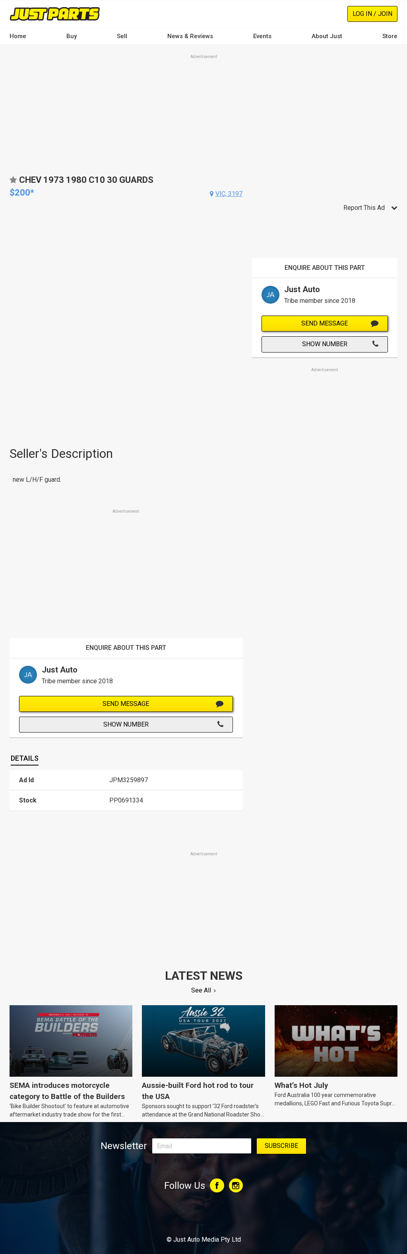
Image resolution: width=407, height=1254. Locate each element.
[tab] (25, 758)
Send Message (126, 703)
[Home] (55, 14)
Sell (122, 36)
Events (262, 36)
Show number (126, 724)
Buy (71, 36)
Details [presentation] (25, 758)
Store (389, 36)
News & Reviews (190, 36)
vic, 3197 (228, 194)
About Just (327, 36)
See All (201, 990)
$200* (22, 193)
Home (18, 36)
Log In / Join (372, 13)
